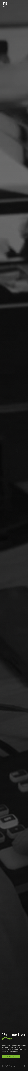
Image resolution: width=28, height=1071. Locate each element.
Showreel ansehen (10, 1056)
